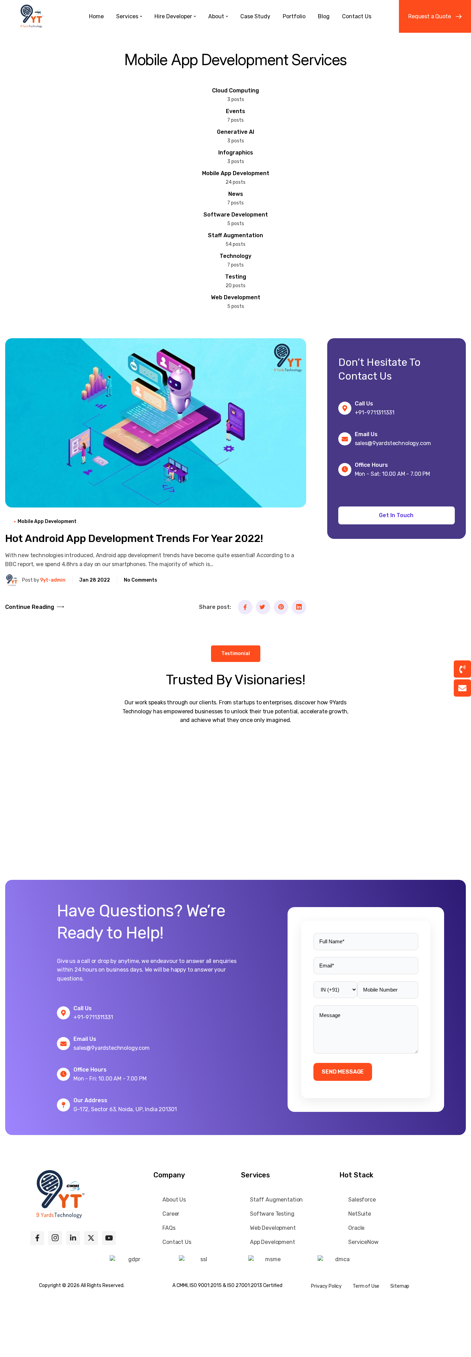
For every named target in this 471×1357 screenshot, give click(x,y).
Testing (235, 276)
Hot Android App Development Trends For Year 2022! (134, 538)
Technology (235, 256)
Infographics (235, 152)
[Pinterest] (281, 607)
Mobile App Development (235, 173)
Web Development (235, 297)
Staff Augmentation (235, 235)
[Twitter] (263, 607)
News (235, 194)
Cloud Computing (235, 90)
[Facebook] (245, 607)
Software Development (235, 214)
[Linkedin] (299, 607)
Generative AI (235, 132)
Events (235, 111)
